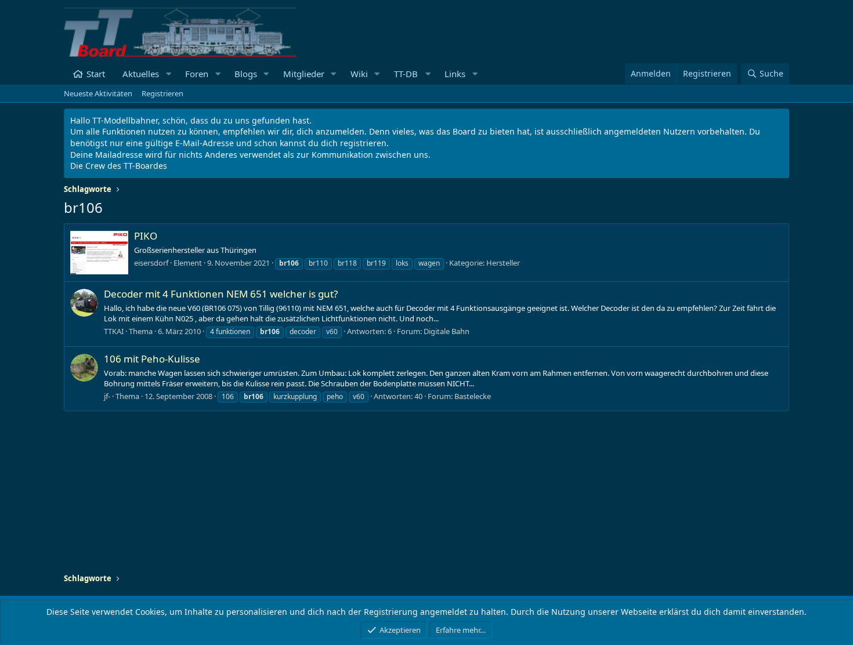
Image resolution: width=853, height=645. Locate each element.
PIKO (145, 235)
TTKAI (114, 331)
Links (454, 73)
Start (95, 73)
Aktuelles (140, 73)
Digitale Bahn (446, 331)
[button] (168, 74)
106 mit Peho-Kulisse (152, 358)
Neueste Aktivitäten (98, 93)
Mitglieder (303, 73)
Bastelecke (472, 396)
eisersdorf (151, 263)
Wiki (359, 73)
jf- (107, 396)
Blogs (245, 73)
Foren (196, 73)
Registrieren (162, 93)
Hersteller (503, 263)
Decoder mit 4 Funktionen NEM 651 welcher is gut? (221, 293)
